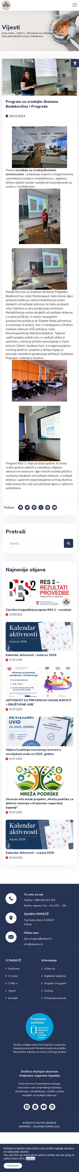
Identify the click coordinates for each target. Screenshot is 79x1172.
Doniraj (48, 990)
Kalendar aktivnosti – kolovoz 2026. (31, 655)
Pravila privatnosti (55, 998)
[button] (75, 63)
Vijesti (21, 33)
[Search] (68, 543)
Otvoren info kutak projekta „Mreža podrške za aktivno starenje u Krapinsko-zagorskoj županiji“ (39, 803)
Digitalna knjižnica (55, 976)
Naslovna (8, 33)
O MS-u (12, 983)
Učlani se (49, 968)
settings (30, 1158)
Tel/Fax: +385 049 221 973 (39, 900)
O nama (13, 976)
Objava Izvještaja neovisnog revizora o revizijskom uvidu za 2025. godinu (33, 752)
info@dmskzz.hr (33, 944)
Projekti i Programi (55, 983)
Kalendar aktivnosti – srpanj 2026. (30, 853)
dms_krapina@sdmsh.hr (38, 938)
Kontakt (13, 998)
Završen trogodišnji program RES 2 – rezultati (38, 610)
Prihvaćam (12, 1165)
